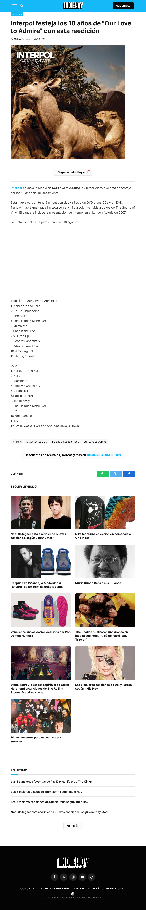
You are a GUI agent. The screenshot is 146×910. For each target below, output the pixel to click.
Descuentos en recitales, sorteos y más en (73, 455)
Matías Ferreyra (22, 39)
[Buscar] (22, 6)
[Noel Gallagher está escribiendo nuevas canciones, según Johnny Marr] (41, 512)
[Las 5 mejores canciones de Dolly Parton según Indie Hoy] (105, 663)
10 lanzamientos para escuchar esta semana (36, 739)
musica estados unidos (65, 441)
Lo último (19, 770)
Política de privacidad (109, 888)
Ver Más (73, 826)
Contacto (81, 888)
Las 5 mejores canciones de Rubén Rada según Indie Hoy (49, 802)
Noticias (17, 14)
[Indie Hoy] (73, 6)
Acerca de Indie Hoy (55, 888)
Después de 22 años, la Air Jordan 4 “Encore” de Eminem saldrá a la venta (37, 585)
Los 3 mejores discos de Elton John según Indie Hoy (46, 791)
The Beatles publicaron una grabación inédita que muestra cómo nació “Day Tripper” (101, 635)
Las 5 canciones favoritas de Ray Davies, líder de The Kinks (51, 781)
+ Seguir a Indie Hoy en (71, 172)
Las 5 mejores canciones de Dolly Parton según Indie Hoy (103, 686)
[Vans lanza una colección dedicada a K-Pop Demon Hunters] (41, 610)
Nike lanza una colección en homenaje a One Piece (103, 536)
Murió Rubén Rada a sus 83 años (98, 583)
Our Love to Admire (95, 441)
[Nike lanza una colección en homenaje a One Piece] (105, 512)
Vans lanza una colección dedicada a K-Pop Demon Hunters (41, 634)
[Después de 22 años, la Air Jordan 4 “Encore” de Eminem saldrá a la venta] (41, 561)
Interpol (16, 188)
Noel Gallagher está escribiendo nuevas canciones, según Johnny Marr (38, 536)
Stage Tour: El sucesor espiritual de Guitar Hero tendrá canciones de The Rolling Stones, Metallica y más (40, 688)
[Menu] (14, 6)
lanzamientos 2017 (37, 441)
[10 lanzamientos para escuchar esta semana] (41, 716)
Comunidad (123, 5)
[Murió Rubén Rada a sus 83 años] (105, 561)
